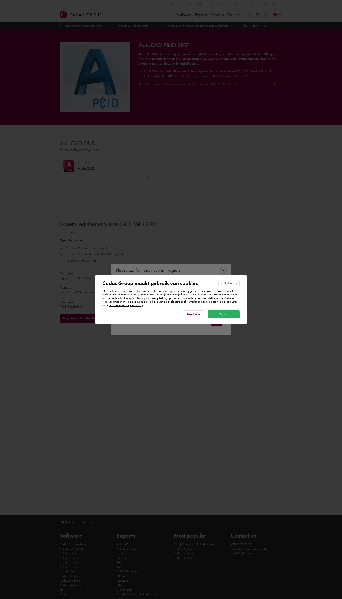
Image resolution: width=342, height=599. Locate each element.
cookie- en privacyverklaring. (126, 305)
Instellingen (193, 314)
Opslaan (223, 314)
